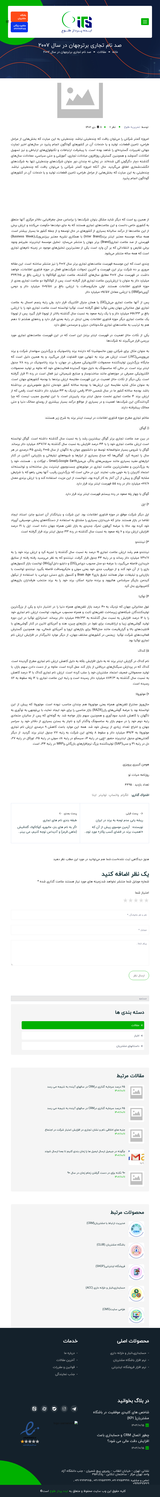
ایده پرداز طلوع (59, 1490)
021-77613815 (83, 1480)
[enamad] (30, 1433)
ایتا (94, 794)
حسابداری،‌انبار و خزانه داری (128, 1353)
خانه (115, 51)
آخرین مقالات (65, 1360)
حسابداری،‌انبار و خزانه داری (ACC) (105, 1287)
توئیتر (103, 794)
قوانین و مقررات (64, 1367)
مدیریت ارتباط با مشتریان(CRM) (106, 1223)
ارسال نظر (139, 975)
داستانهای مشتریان (127, 1045)
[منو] (77, 21)
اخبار (136, 1035)
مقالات (101, 51)
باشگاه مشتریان (22, 17)
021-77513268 (121, 1480)
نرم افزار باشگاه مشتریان (129, 1360)
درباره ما (69, 1353)
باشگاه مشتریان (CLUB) (111, 1244)
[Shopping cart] (7, 22)
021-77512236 (102, 1480)
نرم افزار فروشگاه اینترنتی (129, 1367)
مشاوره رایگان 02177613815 (20, 27)
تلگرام (124, 794)
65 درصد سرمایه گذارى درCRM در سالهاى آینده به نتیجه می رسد (86, 1086)
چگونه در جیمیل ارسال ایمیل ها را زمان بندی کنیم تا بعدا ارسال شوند (85, 1151)
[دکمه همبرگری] (145, 21)
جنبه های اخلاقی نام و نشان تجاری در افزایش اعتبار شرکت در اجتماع (85, 1129)
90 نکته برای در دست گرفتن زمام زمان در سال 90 (96, 1172)
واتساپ (114, 794)
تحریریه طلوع (132, 126)
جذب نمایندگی (65, 1374)
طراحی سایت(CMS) (113, 1309)
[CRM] (74, 1408)
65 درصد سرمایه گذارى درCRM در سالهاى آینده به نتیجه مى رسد (86, 1108)
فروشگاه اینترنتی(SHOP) (110, 1266)
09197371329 (141, 1483)
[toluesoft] (64, 1408)
